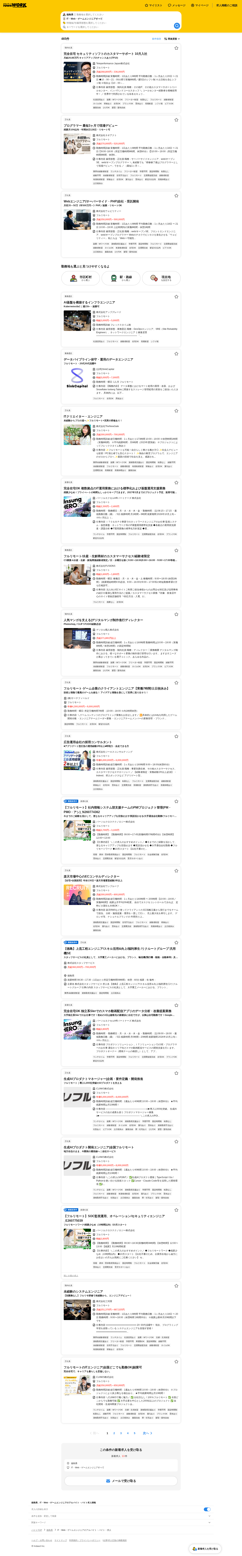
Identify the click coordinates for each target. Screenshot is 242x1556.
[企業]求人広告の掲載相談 (115, 1540)
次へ (146, 1433)
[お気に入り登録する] (176, 48)
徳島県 (50, 1530)
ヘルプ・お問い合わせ (41, 1540)
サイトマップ (60, 1540)
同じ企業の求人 (71, 1276)
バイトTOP (36, 1530)
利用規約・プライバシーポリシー (84, 1540)
